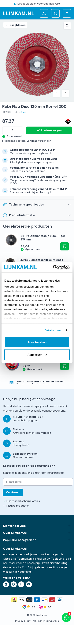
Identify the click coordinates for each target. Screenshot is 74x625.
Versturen (13, 492)
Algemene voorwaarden (46, 620)
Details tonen (53, 330)
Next (65, 93)
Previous (56, 93)
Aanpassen (35, 354)
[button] (67, 25)
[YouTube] (29, 584)
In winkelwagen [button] (64, 246)
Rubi (23, 112)
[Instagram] (14, 584)
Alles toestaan (37, 342)
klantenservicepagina (31, 406)
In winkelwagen (51, 130)
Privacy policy (23, 620)
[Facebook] (6, 584)
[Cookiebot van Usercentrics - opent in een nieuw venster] (53, 267)
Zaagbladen (18, 25)
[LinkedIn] (21, 584)
